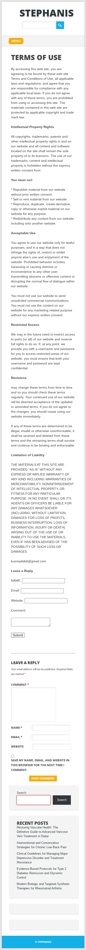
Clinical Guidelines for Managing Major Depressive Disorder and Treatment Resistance (42, 858)
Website (17, 746)
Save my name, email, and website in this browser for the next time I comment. (40, 765)
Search (21, 792)
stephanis (46, 12)
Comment (20, 685)
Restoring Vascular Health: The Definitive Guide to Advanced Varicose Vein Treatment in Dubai (42, 832)
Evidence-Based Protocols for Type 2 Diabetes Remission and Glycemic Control (41, 873)
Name (16, 727)
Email (16, 737)
